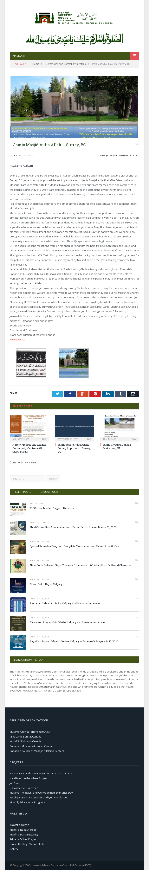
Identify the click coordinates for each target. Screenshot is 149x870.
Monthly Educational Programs (28, 802)
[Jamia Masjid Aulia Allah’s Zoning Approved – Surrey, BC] (74, 428)
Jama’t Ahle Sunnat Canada (26, 736)
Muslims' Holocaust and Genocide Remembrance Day (41, 792)
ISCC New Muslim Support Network (52, 508)
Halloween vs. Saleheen (24, 788)
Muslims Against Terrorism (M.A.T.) (29, 731)
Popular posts (49, 491)
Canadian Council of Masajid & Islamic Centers (37, 751)
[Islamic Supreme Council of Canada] (74, 17)
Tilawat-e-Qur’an (19, 825)
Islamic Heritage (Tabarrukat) (26, 844)
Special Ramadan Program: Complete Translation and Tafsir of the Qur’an (74, 546)
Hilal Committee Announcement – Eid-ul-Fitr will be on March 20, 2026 (73, 527)
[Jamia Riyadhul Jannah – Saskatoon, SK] (119, 428)
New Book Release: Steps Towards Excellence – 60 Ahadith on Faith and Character (80, 565)
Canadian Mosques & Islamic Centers (32, 746)
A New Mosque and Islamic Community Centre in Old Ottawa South (29, 448)
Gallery (14, 849)
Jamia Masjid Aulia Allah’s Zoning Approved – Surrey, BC (74, 448)
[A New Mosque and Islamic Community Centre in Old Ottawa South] (29, 428)
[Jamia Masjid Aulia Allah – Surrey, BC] (74, 137)
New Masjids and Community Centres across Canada (41, 773)
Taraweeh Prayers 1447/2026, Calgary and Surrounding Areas (67, 622)
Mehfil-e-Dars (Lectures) (24, 834)
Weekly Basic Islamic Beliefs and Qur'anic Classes (39, 797)
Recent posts (22, 491)
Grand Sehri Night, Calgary (46, 584)
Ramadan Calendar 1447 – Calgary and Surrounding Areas (65, 603)
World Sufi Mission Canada (26, 741)
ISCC (15, 155)
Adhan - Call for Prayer (23, 839)
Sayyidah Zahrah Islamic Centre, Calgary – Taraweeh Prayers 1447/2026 (74, 641)
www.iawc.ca (17, 339)
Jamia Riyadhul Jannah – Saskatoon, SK (118, 446)
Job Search (16, 783)
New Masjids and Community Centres (118, 155)
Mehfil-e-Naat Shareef (23, 829)
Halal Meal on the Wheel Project (28, 778)
